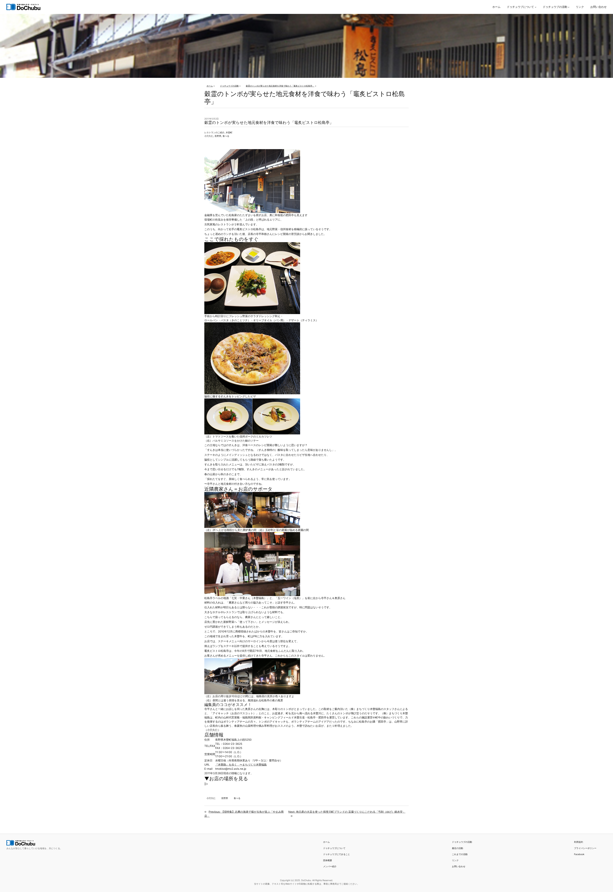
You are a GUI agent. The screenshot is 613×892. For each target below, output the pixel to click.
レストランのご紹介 (214, 132)
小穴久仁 (208, 136)
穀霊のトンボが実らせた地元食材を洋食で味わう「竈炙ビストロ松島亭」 (268, 123)
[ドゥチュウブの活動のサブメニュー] (568, 7)
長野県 (218, 136)
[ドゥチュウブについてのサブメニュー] (535, 7)
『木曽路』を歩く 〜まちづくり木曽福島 (241, 764)
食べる (226, 136)
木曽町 (229, 132)
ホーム (326, 842)
